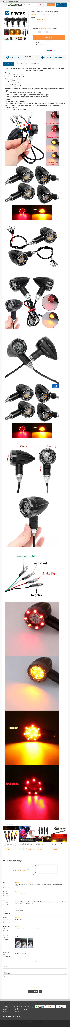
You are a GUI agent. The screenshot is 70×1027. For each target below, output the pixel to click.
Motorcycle (9, 8)
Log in (5, 1)
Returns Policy (17, 1011)
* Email (6, 970)
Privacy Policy (6, 1008)
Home (4, 8)
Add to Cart (49, 37)
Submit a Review (33, 991)
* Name (6, 966)
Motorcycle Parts (16, 8)
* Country (5, 972)
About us (5, 1006)
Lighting (22, 8)
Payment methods (18, 1006)
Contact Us (26, 1006)
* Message (6, 976)
